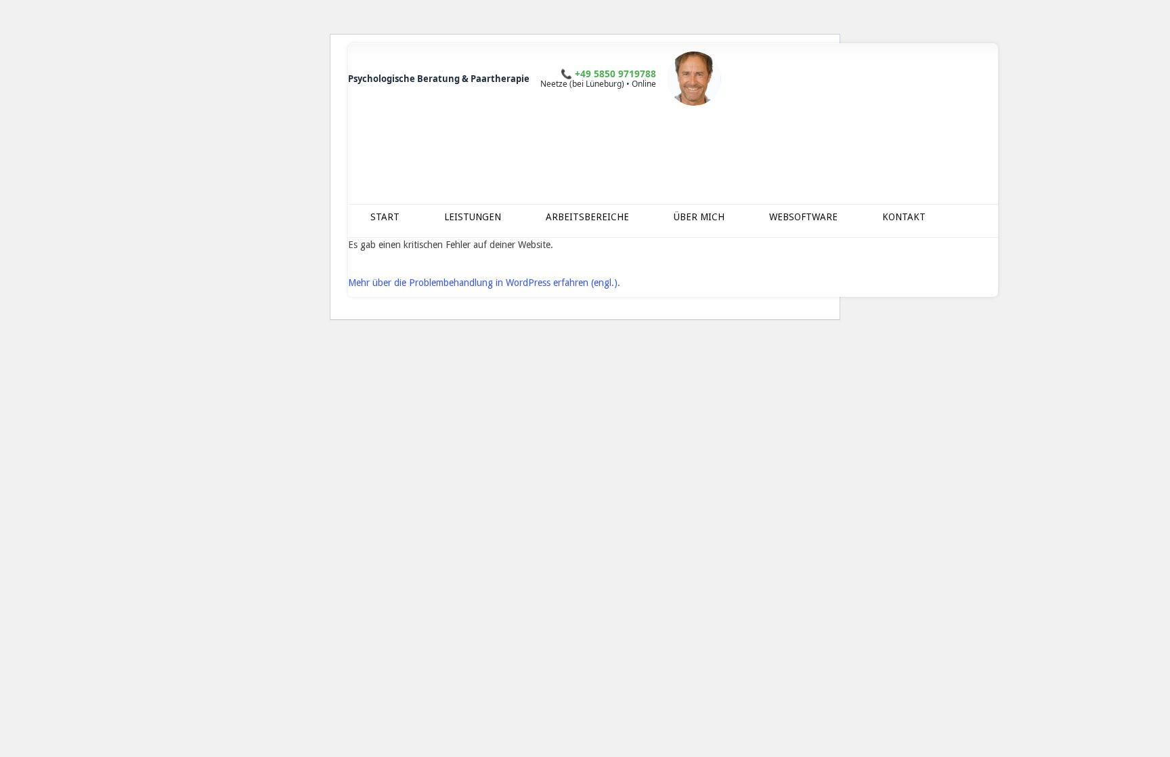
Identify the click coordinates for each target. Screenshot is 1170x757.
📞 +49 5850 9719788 (608, 74)
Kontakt (904, 216)
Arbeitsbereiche (587, 216)
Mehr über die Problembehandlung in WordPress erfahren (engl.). (484, 282)
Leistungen (472, 216)
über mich (699, 216)
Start (384, 216)
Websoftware (803, 216)
